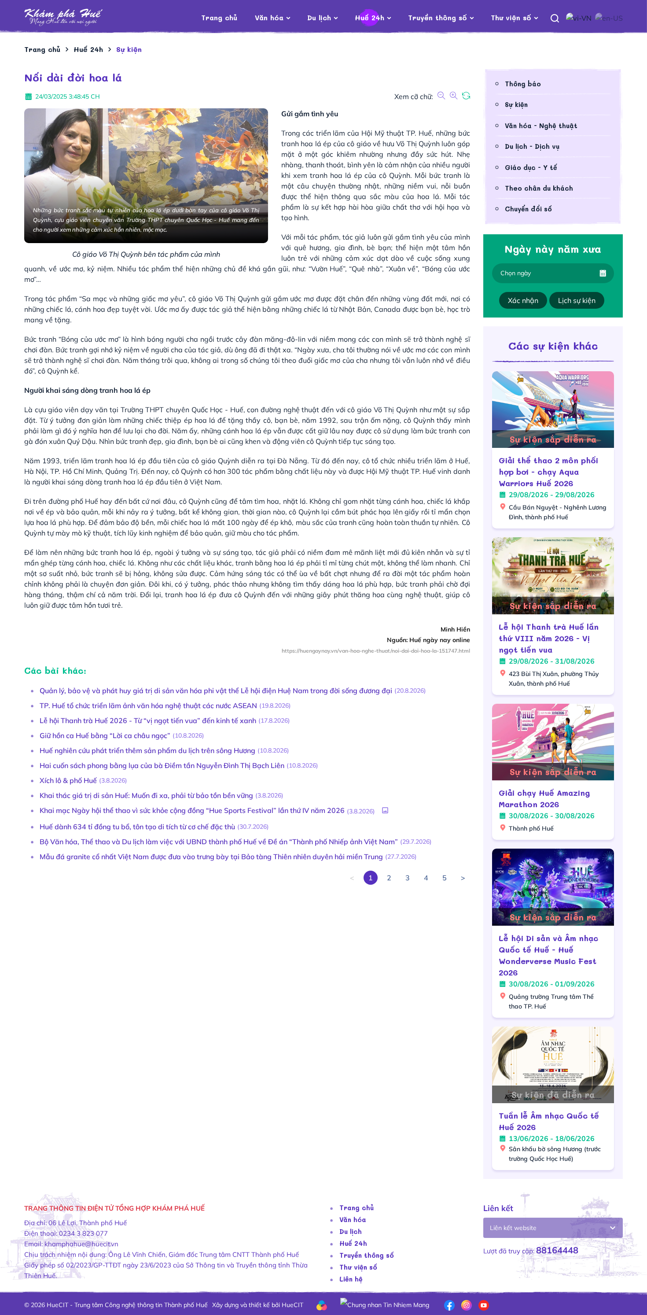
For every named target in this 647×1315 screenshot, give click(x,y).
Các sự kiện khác (553, 345)
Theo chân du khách (539, 188)
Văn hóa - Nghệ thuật (541, 125)
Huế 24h (369, 17)
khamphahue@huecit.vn (81, 1244)
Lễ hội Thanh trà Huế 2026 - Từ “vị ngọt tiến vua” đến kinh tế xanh (148, 720)
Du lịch (319, 17)
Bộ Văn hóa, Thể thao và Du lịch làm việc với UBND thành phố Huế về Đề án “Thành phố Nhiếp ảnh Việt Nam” (219, 841)
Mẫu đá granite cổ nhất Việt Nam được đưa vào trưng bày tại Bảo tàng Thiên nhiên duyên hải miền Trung (211, 856)
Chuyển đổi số (528, 208)
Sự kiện (516, 104)
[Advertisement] (247, 996)
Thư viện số (511, 17)
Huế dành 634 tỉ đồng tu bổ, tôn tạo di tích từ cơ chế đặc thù (137, 826)
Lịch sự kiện (577, 300)
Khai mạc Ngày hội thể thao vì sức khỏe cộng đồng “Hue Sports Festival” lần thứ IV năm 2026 (192, 810)
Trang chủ (219, 17)
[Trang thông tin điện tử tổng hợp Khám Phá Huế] (76, 18)
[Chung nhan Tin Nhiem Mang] (384, 1304)
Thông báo (523, 83)
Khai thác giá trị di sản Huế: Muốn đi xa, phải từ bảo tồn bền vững (146, 795)
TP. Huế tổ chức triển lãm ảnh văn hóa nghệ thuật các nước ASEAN (148, 705)
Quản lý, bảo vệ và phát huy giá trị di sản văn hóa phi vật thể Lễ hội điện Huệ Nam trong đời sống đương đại (216, 690)
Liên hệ (351, 1278)
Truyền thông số (437, 17)
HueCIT (292, 1305)
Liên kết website (513, 1228)
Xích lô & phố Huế (68, 780)
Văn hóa (269, 17)
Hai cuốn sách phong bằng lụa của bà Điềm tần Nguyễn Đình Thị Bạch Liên (162, 765)
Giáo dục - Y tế (531, 167)
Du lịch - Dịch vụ (532, 146)
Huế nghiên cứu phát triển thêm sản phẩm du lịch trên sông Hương (147, 750)
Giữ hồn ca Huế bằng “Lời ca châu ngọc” (105, 735)
